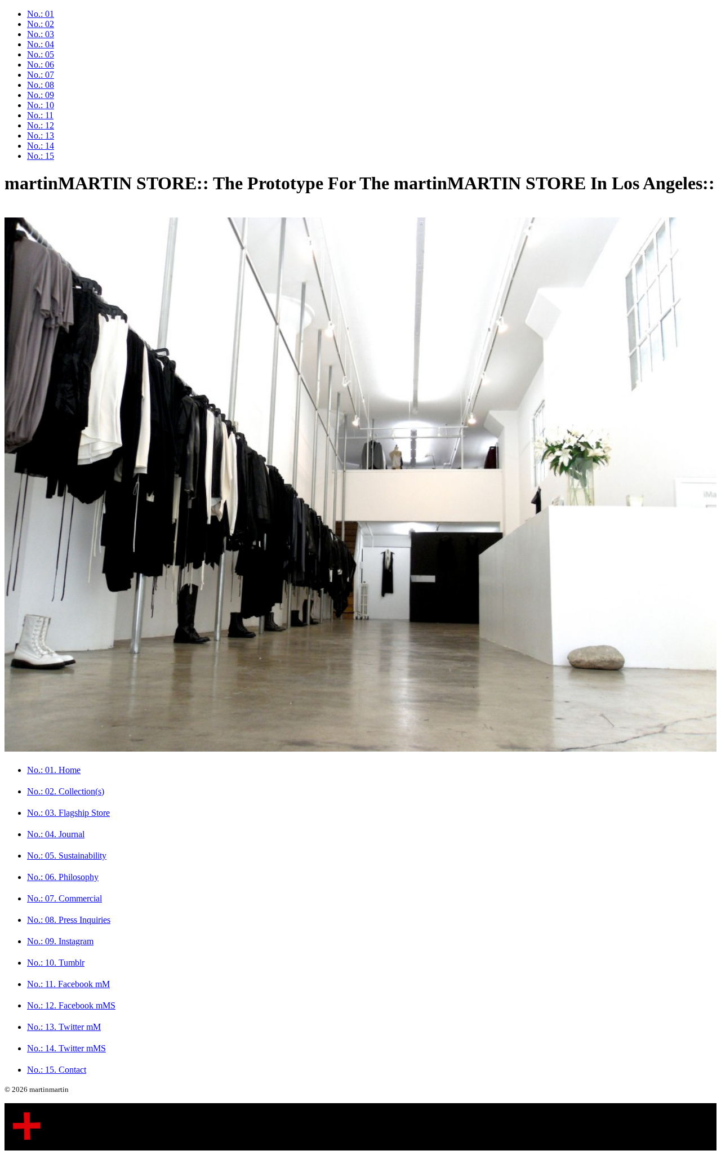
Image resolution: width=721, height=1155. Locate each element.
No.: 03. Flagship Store (68, 813)
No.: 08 (40, 85)
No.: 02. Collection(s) (65, 791)
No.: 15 (40, 156)
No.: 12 (40, 125)
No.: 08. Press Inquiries (68, 920)
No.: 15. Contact (56, 1069)
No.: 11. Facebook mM (68, 984)
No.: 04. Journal (55, 834)
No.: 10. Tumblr (55, 962)
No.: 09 (40, 95)
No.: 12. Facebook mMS (71, 1005)
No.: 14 (40, 145)
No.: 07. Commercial (64, 898)
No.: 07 (40, 74)
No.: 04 (40, 44)
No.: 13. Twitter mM (64, 1027)
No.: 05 (40, 54)
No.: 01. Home (54, 770)
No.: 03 (40, 34)
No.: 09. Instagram (60, 941)
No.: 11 (40, 115)
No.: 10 (40, 105)
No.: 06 (40, 64)
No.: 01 (40, 14)
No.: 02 (40, 24)
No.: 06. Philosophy (63, 877)
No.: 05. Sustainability (66, 855)
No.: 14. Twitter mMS (66, 1048)
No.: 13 (40, 135)
